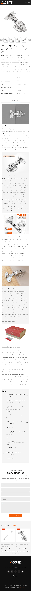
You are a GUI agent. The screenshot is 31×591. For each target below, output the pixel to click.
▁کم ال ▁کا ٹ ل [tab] (15, 100)
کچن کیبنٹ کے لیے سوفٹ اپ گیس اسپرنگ (8, 545)
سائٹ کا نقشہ (23, 587)
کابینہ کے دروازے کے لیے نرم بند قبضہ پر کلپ (22, 545)
